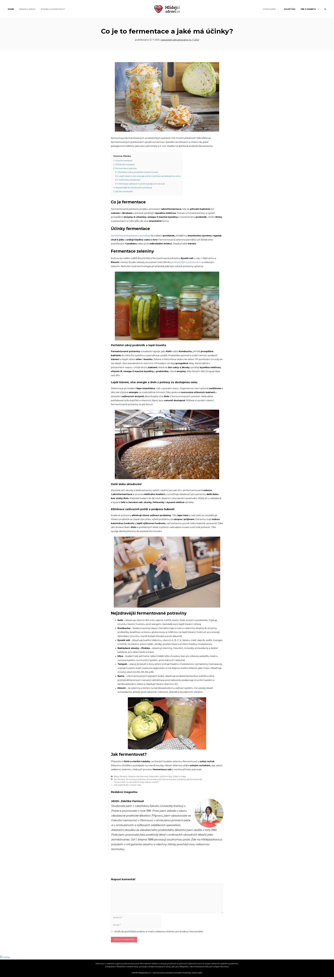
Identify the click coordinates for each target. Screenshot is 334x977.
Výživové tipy (166, 776)
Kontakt (178, 973)
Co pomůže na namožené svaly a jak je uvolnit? (136, 782)
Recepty (123, 776)
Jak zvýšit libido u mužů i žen (127, 785)
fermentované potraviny (174, 779)
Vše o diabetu (308, 9)
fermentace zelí (154, 779)
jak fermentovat (194, 779)
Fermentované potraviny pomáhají (130, 235)
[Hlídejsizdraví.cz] (167, 9)
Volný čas (289, 9)
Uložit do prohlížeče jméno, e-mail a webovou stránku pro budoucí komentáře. (158, 931)
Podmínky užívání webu (192, 973)
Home (11, 9)
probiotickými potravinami (186, 262)
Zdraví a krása (27, 9)
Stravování (269, 9)
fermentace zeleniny (136, 779)
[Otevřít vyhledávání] (325, 9)
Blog (116, 776)
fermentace (119, 779)
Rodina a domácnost (53, 9)
